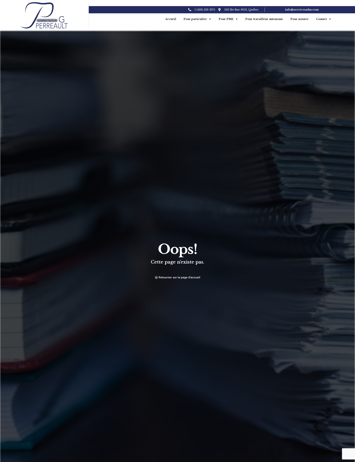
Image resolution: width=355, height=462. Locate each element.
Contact (321, 19)
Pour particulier (195, 19)
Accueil (170, 19)
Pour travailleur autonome (264, 19)
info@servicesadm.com (302, 9)
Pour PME (226, 19)
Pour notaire (299, 19)
